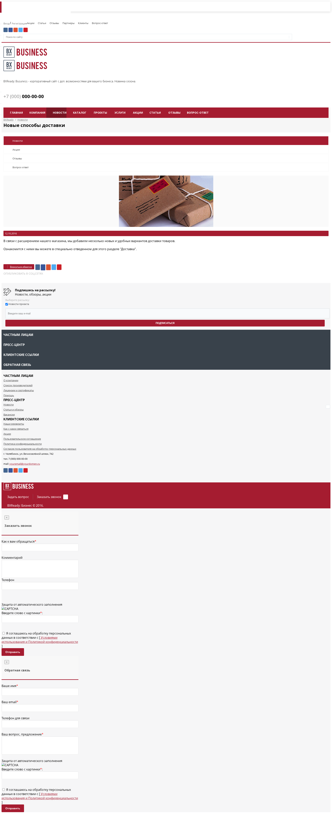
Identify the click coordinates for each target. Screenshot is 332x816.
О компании (10, 380)
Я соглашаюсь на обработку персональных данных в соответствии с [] (40, 639)
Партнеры (68, 23)
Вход (6, 23)
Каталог (79, 112)
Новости (59, 112)
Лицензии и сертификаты (18, 390)
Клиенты (83, 23)
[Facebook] (43, 267)
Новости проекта (18, 304)
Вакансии (9, 414)
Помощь (8, 395)
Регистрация (19, 23)
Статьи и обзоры (13, 409)
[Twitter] (53, 267)
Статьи (42, 23)
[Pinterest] (59, 267)
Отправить (12, 652)
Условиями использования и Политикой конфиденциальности (40, 639)
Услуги (120, 112)
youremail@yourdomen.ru (24, 463)
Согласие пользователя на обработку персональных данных (39, 448)
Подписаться (165, 323)
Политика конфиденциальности (22, 443)
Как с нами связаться (15, 428)
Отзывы (54, 23)
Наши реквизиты (13, 423)
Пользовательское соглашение (22, 438)
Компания (37, 112)
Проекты (100, 112)
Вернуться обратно (21, 266)
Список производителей (17, 385)
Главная (16, 112)
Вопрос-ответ (100, 23)
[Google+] (48, 267)
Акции (30, 23)
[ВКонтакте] (37, 267)
